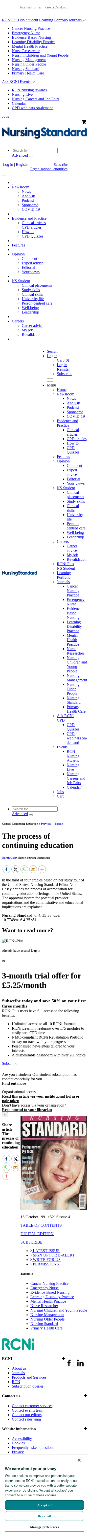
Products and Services (29, 1377)
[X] (15, 869)
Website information (19, 1429)
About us (19, 1368)
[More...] (42, 869)
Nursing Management (29, 60)
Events (25, 81)
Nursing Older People (29, 64)
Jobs (5, 116)
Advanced (20, 155)
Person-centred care (37, 303)
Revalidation (32, 334)
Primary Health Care (28, 73)
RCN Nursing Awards (29, 90)
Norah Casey (10, 857)
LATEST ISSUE (46, 1251)
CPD (61, 720)
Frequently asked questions (33, 1447)
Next (58, 823)
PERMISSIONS (45, 1264)
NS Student (29, 20)
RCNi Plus (10, 20)
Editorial (28, 267)
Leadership (30, 312)
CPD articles (32, 227)
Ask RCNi (10, 81)
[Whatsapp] (24, 869)
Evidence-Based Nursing (31, 37)
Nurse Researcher (26, 51)
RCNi (7, 1359)
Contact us (11, 1396)
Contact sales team (26, 1419)
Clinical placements (37, 285)
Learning (46, 20)
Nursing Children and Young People (40, 55)
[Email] (33, 869)
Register (22, 164)
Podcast (28, 200)
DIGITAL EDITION (37, 1234)
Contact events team (27, 1410)
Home (62, 389)
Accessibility (22, 1438)
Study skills (31, 290)
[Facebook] (6, 869)
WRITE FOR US (46, 1259)
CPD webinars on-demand (32, 108)
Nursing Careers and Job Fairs (35, 99)
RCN (16, 1382)
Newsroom (20, 187)
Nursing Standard (25, 69)
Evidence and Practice (29, 218)
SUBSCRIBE (32, 1242)
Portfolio (61, 20)
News (26, 191)
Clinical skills (32, 294)
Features (18, 245)
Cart (60, 796)
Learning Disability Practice (33, 42)
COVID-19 (31, 209)
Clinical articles (34, 223)
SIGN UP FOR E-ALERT (53, 1255)
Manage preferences (44, 1527)
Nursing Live (22, 94)
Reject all (44, 1516)
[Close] (79, 1460)
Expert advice (32, 263)
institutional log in (60, 1096)
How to (28, 232)
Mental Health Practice (29, 46)
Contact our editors (27, 1415)
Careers (18, 321)
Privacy (18, 1452)
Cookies (18, 1443)
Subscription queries (28, 1386)
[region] (44, 1494)
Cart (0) (63, 360)
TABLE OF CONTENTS (41, 1225)
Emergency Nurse (26, 33)
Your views (31, 272)
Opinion (18, 254)
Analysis (28, 196)
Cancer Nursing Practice (31, 28)
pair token (10, 1101)
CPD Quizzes (32, 236)
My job (27, 330)
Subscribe (60, 165)
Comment (29, 258)
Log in (8, 164)
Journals (76, 20)
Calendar (19, 103)
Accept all (44, 1505)
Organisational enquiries (48, 169)
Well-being (30, 308)
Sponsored (30, 205)
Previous (46, 823)
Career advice (32, 325)
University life (33, 299)
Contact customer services (32, 1406)
